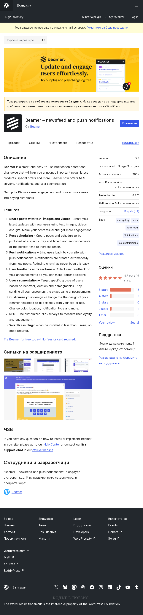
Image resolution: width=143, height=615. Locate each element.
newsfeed (132, 227)
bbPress (11, 564)
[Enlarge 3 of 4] (87, 363)
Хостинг (9, 532)
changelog (123, 220)
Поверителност (15, 538)
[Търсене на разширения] (43, 40)
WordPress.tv (84, 538)
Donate (115, 532)
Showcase (46, 519)
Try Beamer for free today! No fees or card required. (40, 339)
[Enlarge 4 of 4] (87, 380)
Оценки (34, 143)
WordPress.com (16, 551)
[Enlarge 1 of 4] (26, 363)
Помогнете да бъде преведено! (107, 27)
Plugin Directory (13, 16)
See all (134, 322)
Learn (77, 519)
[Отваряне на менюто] (137, 5)
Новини (9, 525)
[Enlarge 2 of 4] (56, 363)
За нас (8, 519)
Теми (42, 525)
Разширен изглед (111, 254)
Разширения (47, 532)
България (19, 587)
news (135, 220)
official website (42, 450)
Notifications (131, 235)
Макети (44, 538)
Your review (107, 322)
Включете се (117, 519)
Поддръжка (130, 143)
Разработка (84, 143)
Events (113, 525)
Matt (9, 557)
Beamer (35, 126)
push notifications (128, 243)
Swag (114, 538)
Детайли (14, 143)
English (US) (131, 211)
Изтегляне (129, 123)
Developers (81, 532)
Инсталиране (58, 143)
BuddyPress (14, 570)
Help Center (52, 444)
